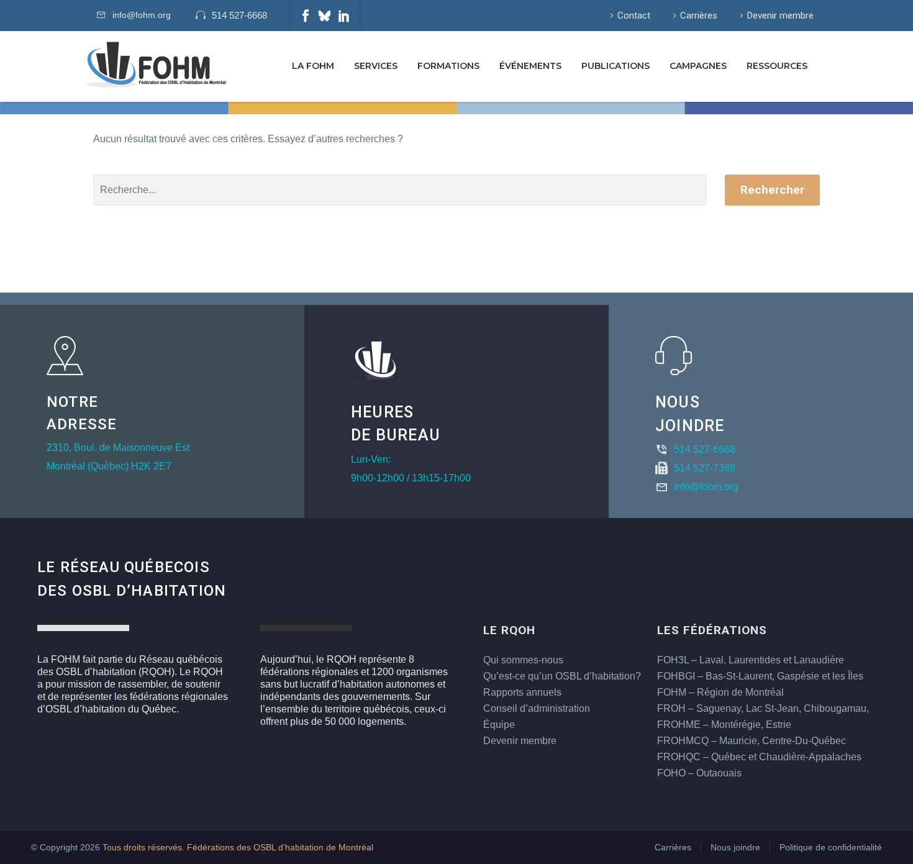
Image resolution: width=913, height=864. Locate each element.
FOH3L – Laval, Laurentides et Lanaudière (750, 660)
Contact (633, 15)
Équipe (499, 724)
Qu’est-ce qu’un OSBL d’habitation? (562, 676)
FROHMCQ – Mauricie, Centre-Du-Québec (751, 740)
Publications (615, 65)
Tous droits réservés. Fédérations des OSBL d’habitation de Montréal (237, 847)
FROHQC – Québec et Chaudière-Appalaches (759, 757)
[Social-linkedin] (344, 15)
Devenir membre (780, 15)
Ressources (777, 65)
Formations (448, 65)
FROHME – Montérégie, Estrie (724, 724)
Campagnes (698, 65)
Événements (530, 65)
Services (375, 65)
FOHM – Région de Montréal (720, 692)
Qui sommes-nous (523, 660)
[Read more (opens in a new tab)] (237, 16)
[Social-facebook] (305, 15)
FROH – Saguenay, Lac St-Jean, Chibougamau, (763, 708)
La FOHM (313, 65)
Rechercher (772, 190)
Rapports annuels (522, 692)
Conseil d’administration (536, 708)
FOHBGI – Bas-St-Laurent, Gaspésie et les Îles (760, 676)
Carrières (698, 15)
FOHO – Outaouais (699, 773)
